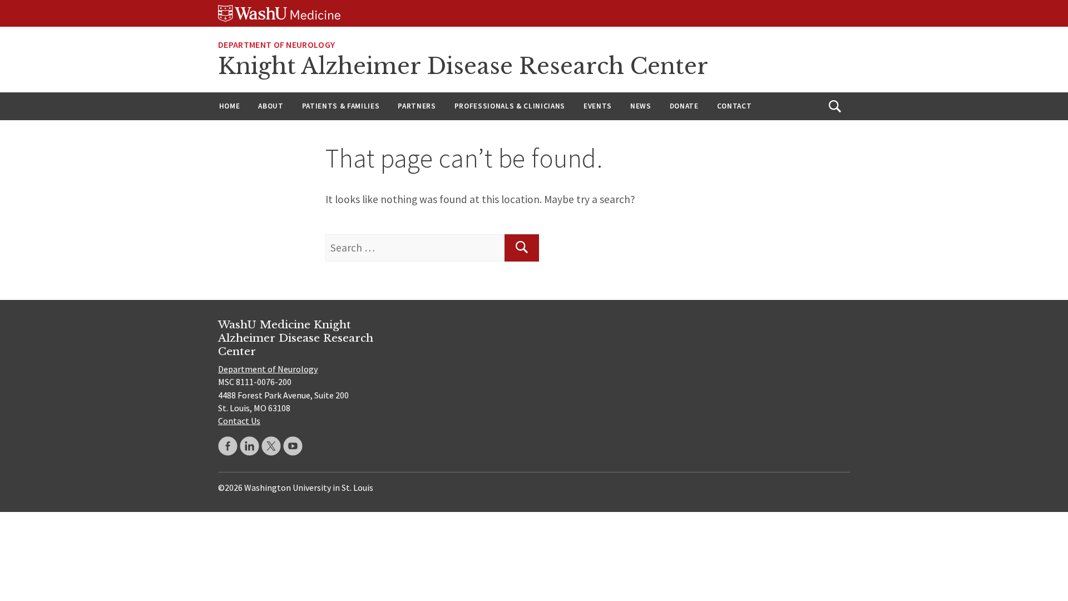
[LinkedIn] (249, 446)
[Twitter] (271, 446)
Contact (734, 106)
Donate (684, 106)
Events (598, 106)
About (270, 106)
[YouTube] (293, 446)
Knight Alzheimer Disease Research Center (463, 66)
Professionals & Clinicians (509, 106)
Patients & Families (341, 106)
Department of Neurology (276, 44)
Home (229, 106)
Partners (417, 106)
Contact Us (239, 420)
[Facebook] (228, 446)
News (640, 106)
